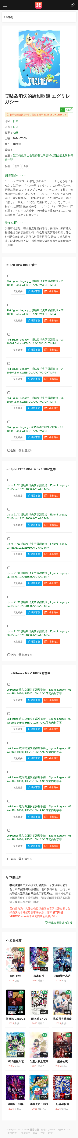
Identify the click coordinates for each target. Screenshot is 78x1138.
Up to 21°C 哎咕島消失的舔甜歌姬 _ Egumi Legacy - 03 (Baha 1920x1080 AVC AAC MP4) (38, 545)
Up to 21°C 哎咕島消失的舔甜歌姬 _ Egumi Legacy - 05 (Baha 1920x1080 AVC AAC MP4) (38, 574)
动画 (15, 132)
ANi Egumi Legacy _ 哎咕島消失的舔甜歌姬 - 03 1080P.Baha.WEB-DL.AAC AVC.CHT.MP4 (35, 341)
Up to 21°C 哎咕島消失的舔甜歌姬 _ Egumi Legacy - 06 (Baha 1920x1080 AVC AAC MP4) (38, 633)
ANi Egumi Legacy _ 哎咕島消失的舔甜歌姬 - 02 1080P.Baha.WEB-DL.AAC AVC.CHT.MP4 (35, 312)
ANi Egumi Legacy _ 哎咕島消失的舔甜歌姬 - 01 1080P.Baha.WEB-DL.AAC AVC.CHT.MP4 (35, 283)
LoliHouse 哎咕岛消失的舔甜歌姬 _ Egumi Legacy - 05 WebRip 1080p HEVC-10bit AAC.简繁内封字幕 (39, 808)
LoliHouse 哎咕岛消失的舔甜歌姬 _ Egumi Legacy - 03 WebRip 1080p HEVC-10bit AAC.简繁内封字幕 (39, 750)
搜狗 (43, 1133)
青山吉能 (29, 155)
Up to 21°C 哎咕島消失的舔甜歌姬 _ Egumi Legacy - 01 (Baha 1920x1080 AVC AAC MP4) (38, 487)
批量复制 (27, 450)
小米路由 (53, 291)
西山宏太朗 (61, 155)
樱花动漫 (25, 1133)
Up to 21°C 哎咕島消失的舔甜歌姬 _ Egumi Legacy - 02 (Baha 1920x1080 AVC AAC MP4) (38, 516)
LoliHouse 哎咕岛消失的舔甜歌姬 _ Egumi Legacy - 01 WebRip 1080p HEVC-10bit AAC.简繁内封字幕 (39, 691)
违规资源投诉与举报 (60, 922)
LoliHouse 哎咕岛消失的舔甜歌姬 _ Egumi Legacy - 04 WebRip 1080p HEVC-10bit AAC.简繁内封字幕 (39, 779)
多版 (25, 166)
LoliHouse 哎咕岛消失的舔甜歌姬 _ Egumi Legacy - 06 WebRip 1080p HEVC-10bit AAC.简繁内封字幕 (39, 837)
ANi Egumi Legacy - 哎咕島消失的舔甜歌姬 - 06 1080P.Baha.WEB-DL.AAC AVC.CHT (35, 429)
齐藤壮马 (40, 155)
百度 (35, 1133)
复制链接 (18, 291)
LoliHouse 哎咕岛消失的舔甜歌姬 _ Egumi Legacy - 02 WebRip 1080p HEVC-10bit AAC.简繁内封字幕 (39, 720)
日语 (15, 126)
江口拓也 (18, 155)
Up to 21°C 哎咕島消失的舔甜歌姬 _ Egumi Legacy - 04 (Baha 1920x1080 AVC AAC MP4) (38, 604)
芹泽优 (50, 155)
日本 (15, 121)
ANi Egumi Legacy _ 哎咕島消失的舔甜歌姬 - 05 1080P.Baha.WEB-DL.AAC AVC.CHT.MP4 (35, 399)
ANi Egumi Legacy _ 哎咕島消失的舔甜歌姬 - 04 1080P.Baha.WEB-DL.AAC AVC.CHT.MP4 (35, 370)
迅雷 (50, 1133)
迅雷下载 (35, 291)
